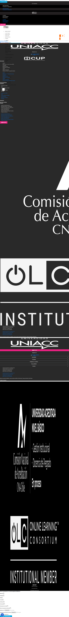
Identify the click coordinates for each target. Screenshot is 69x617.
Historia (4, 63)
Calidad (4, 68)
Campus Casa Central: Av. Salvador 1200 (9, 326)
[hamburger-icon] (50, 30)
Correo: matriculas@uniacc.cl (5, 108)
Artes (2, 86)
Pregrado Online (7, 35)
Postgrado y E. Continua (34, 361)
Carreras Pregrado (7, 33)
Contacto (1, 103)
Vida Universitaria (6, 5)
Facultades (2, 83)
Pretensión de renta (3, 606)
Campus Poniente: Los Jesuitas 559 (8, 327)
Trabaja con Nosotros (4, 120)
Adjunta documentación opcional (5, 612)
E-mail (1, 599)
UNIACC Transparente (6, 69)
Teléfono (1, 601)
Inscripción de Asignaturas (7, 6)
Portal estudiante (5, 16)
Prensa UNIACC (34, 363)
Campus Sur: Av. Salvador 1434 (7, 328)
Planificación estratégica (6, 67)
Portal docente (5, 17)
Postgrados (2, 100)
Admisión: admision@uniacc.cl (5, 105)
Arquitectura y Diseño (4, 85)
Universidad (2, 61)
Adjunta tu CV (2, 610)
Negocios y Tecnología (4, 90)
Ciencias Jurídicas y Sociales (5, 95)
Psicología (2, 91)
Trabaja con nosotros (3, 380)
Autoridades (4, 65)
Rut (0, 597)
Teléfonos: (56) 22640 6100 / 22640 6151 (7, 107)
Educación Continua (3, 102)
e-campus (4, 15)
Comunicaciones (3, 96)
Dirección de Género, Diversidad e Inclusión (9, 80)
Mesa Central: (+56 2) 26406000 (7, 329)
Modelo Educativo (5, 66)
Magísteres (7, 40)
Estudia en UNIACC (7, 31)
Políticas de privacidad (34, 586)
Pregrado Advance (7, 34)
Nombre (1, 593)
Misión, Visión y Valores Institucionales (8, 64)
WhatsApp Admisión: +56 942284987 (6, 106)
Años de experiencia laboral (4, 608)
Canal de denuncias (3, 82)
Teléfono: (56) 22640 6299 (5, 109)
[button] (34, 3)
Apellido (1, 595)
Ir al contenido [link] (2, 0)
